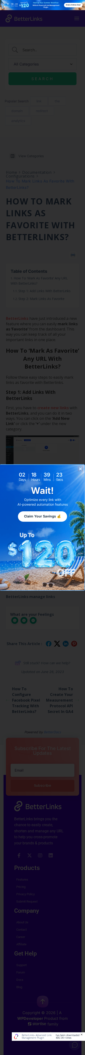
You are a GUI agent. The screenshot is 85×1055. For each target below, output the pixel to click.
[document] (42, 527)
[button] (80, 469)
